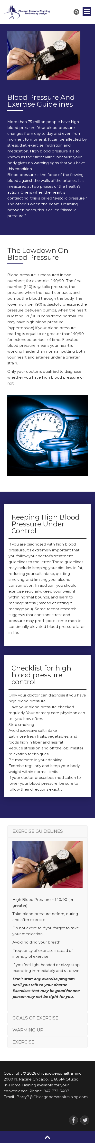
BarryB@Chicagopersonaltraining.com (52, 1096)
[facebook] (73, 1120)
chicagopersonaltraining (59, 1073)
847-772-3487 (56, 1091)
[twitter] (84, 1120)
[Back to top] (47, 1137)
